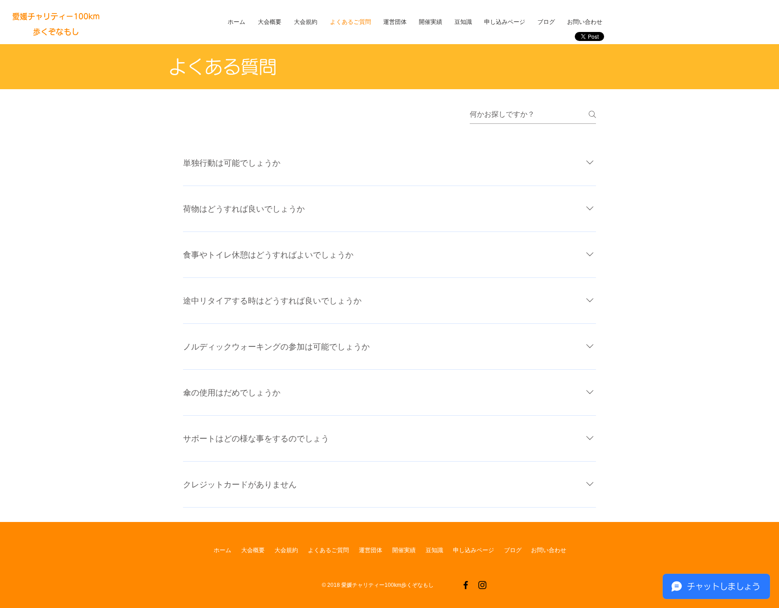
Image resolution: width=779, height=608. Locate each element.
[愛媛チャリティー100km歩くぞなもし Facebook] (465, 585)
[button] (271, 21)
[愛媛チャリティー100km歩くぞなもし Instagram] (482, 585)
